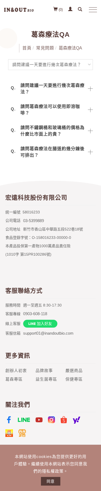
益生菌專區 (46, 379)
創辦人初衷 (16, 370)
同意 (51, 481)
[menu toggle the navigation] (91, 10)
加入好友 (44, 323)
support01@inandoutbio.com (48, 333)
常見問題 (45, 48)
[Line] (24, 419)
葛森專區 (14, 379)
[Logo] (19, 9)
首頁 (26, 48)
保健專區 (74, 379)
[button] (80, 9)
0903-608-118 (35, 313)
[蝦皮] (63, 419)
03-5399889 (33, 220)
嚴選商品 (74, 370)
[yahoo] (76, 420)
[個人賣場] (9, 433)
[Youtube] (39, 419)
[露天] (22, 433)
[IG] (51, 419)
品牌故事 (44, 370)
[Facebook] (8, 419)
